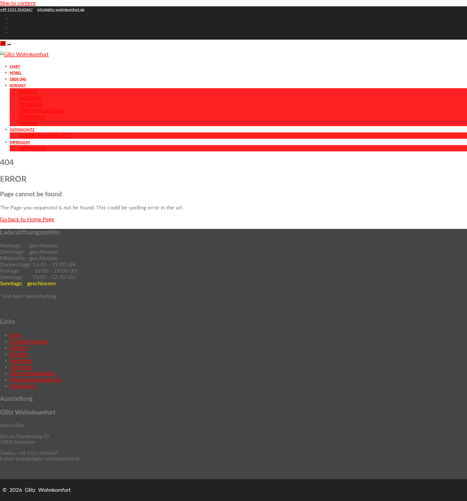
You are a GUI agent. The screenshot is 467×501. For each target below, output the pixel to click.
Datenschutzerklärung (36, 379)
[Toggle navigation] (9, 44)
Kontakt (19, 354)
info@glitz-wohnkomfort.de (60, 10)
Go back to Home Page (27, 219)
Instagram (21, 367)
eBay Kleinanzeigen (32, 373)
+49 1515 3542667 (16, 10)
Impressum (23, 386)
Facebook (21, 360)
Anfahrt (19, 348)
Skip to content (18, 3)
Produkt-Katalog (29, 341)
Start (15, 335)
